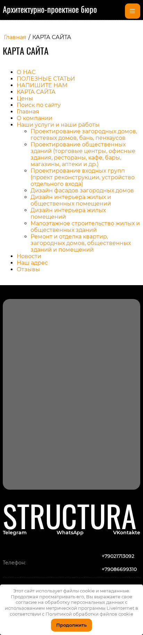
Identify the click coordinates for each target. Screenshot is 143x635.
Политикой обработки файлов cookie (89, 614)
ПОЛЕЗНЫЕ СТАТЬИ (46, 78)
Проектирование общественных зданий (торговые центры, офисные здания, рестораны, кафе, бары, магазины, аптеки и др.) (83, 154)
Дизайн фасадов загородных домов (82, 190)
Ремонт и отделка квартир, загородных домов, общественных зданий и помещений (81, 243)
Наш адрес (32, 263)
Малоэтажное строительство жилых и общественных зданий (85, 226)
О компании (34, 118)
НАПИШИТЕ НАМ (42, 85)
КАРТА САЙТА (36, 92)
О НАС (26, 72)
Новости (29, 256)
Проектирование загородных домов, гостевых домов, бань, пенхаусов (84, 134)
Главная (28, 111)
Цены (25, 98)
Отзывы (28, 269)
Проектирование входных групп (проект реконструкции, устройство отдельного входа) (83, 177)
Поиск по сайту (39, 105)
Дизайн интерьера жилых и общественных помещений (71, 200)
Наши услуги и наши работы (58, 124)
